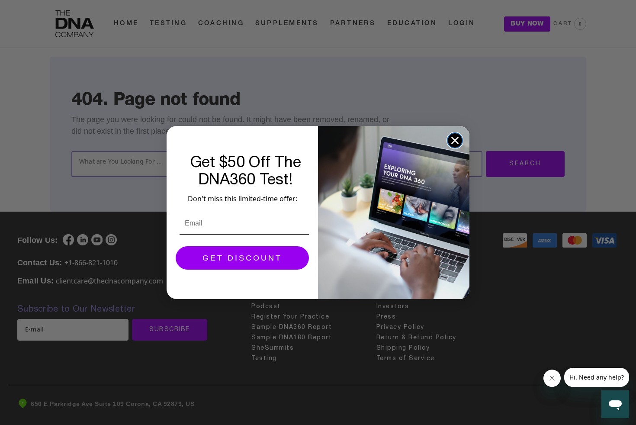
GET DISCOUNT (242, 258)
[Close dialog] (455, 140)
